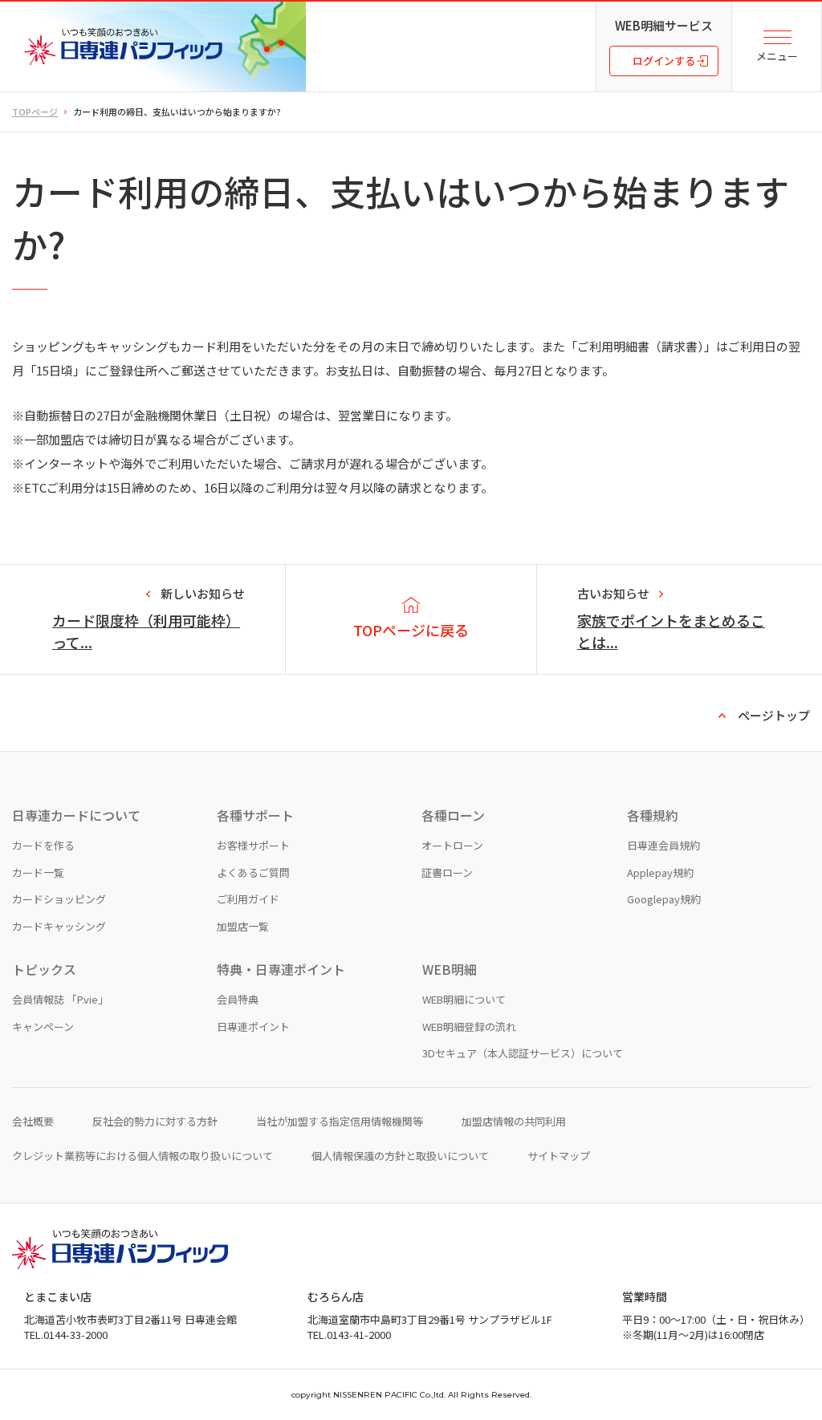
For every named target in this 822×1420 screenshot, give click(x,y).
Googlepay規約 (664, 899)
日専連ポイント (253, 1026)
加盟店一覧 (243, 926)
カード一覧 (38, 872)
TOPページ (35, 111)
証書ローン (447, 872)
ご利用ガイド (248, 899)
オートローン (452, 845)
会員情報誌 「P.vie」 (60, 999)
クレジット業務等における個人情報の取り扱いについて (142, 1155)
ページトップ (774, 715)
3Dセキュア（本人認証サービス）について (522, 1053)
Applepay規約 (660, 872)
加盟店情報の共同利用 (514, 1121)
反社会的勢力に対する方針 (155, 1121)
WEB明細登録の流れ (469, 1026)
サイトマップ (558, 1155)
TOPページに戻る (411, 629)
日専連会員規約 (663, 845)
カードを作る (43, 845)
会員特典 (237, 999)
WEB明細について (464, 999)
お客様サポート (253, 845)
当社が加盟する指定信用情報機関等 (339, 1121)
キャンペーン (43, 1026)
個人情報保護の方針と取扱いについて (400, 1155)
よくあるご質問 (253, 872)
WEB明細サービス (664, 25)
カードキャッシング (59, 926)
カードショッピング (59, 899)
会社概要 (33, 1121)
